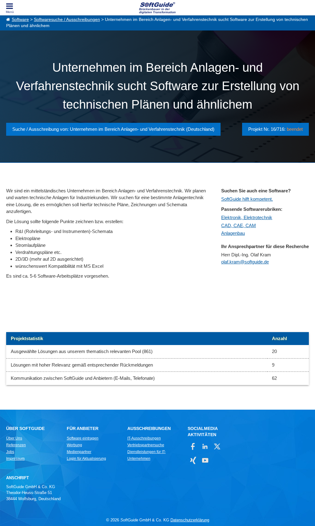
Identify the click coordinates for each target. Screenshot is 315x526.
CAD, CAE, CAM (238, 225)
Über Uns (14, 438)
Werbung (74, 445)
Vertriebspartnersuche (145, 445)
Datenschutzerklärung (189, 520)
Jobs (10, 452)
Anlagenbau (233, 233)
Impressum (15, 458)
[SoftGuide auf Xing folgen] (193, 460)
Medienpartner (79, 452)
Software (20, 19)
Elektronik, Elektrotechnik (246, 217)
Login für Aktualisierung (86, 458)
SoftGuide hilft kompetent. (247, 199)
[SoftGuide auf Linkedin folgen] (205, 446)
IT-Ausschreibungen (144, 438)
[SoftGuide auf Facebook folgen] (193, 446)
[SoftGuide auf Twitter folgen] (217, 446)
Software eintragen (82, 438)
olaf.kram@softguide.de (245, 261)
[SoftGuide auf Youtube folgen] (205, 460)
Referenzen (16, 445)
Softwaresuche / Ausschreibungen (67, 19)
